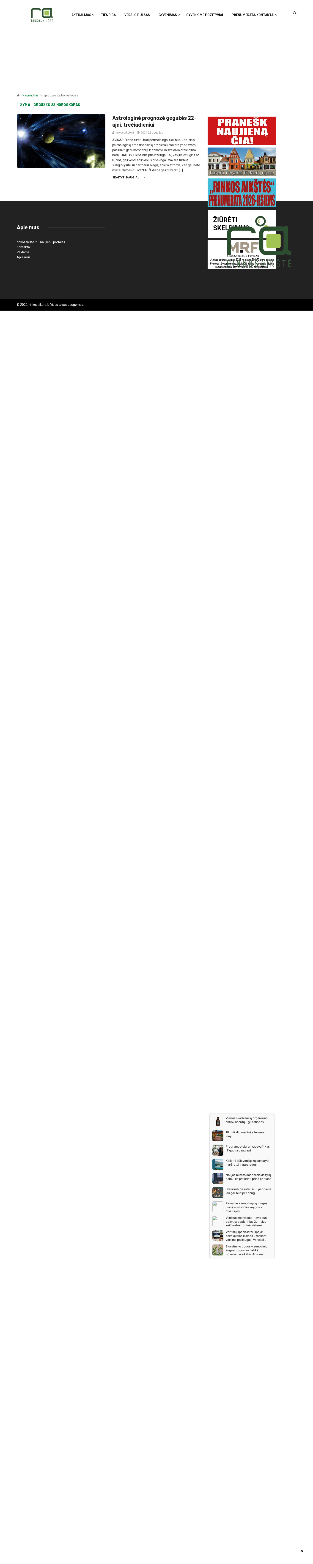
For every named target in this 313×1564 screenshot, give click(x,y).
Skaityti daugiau (126, 177)
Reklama (23, 252)
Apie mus (23, 257)
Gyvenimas (168, 15)
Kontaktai (23, 247)
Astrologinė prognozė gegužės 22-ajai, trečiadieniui (154, 121)
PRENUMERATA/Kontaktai (253, 15)
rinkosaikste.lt (124, 132)
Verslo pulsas (137, 15)
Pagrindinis (30, 95)
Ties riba (108, 15)
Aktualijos (81, 15)
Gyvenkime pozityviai (204, 15)
